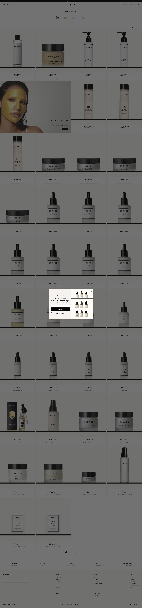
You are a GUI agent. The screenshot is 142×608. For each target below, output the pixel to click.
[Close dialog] (91, 291)
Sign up (60, 309)
